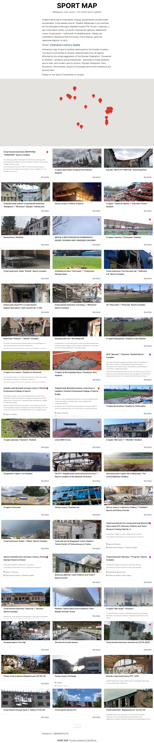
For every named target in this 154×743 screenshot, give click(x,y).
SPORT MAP (77, 5)
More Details (45, 177)
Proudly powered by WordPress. (83, 740)
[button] (74, 89)
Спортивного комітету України (65, 45)
